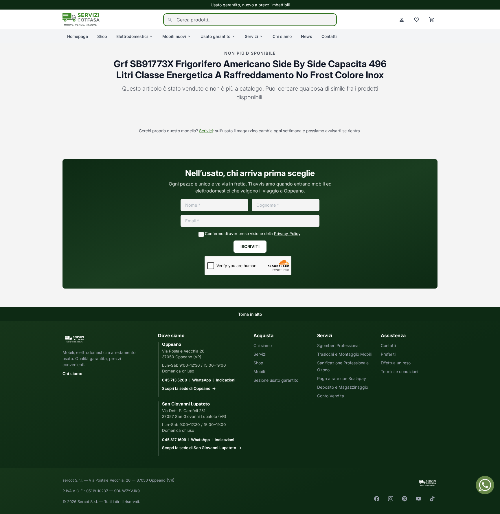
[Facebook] (377, 498)
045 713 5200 (174, 380)
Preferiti (388, 354)
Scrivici (206, 130)
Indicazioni (225, 380)
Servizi (251, 36)
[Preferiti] (416, 19)
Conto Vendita (330, 395)
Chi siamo (282, 36)
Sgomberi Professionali (338, 345)
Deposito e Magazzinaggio (342, 387)
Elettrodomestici (132, 36)
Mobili (259, 371)
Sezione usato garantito (275, 380)
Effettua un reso (396, 362)
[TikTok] (432, 498)
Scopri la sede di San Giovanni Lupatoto (199, 447)
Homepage (77, 36)
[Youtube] (418, 498)
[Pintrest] (404, 498)
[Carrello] (432, 19)
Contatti (329, 36)
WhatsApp (201, 380)
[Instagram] (390, 498)
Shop (102, 36)
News (306, 36)
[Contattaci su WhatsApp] (485, 485)
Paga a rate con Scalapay (341, 378)
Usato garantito (215, 36)
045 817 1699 (174, 439)
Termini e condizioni (399, 371)
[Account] (401, 19)
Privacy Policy (287, 233)
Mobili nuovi (174, 36)
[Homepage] (81, 19)
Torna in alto (250, 314)
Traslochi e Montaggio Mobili (344, 354)
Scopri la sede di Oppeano (186, 388)
